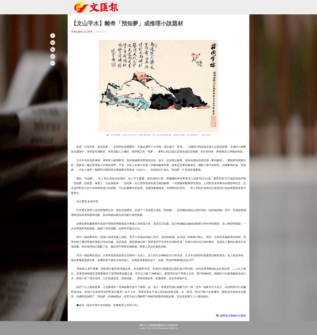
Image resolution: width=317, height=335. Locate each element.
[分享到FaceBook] (52, 35)
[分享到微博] (52, 56)
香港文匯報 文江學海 (81, 32)
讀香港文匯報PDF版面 (233, 315)
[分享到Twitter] (52, 42)
